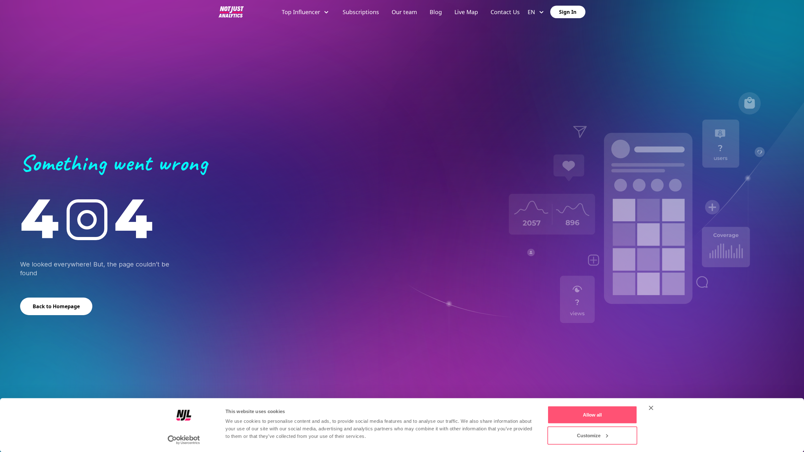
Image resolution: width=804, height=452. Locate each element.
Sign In (568, 11)
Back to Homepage (56, 306)
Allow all (592, 414)
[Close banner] (651, 408)
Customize (588, 435)
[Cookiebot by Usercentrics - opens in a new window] (183, 439)
